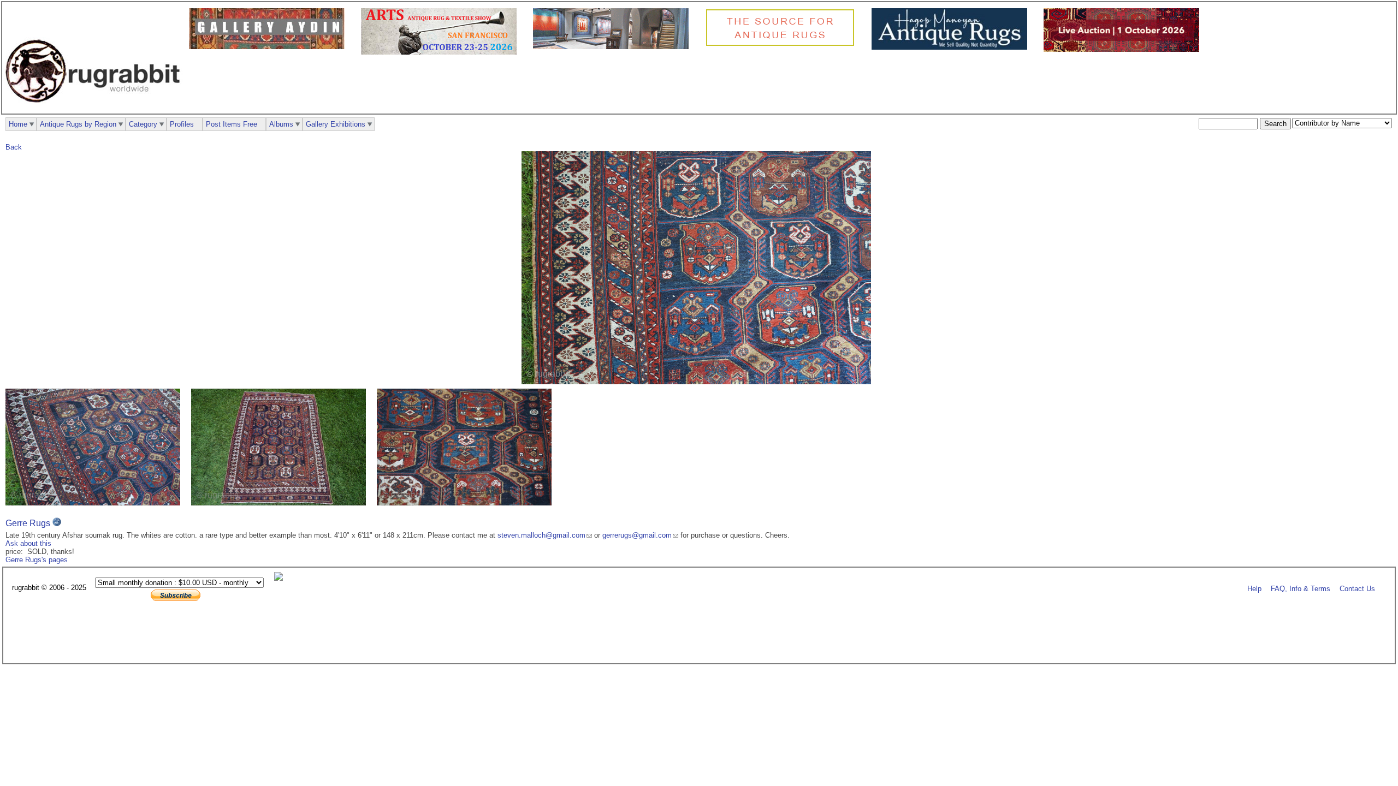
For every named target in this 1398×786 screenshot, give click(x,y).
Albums (281, 124)
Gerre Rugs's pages (36, 560)
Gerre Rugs (27, 523)
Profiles (182, 124)
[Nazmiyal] (783, 44)
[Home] (95, 108)
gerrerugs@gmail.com (637, 535)
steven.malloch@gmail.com (541, 535)
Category (143, 124)
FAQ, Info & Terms (1300, 588)
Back (13, 147)
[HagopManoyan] (952, 47)
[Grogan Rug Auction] (1124, 49)
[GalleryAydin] (269, 47)
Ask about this (28, 543)
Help (1254, 588)
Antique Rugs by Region (78, 124)
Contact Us (1357, 588)
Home (18, 124)
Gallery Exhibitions (335, 124)
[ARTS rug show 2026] (441, 52)
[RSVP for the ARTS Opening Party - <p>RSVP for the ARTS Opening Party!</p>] (281, 578)
